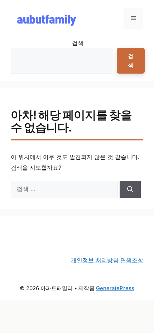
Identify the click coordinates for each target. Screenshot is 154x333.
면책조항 (131, 260)
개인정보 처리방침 (95, 260)
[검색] (130, 189)
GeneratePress (115, 288)
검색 (77, 42)
